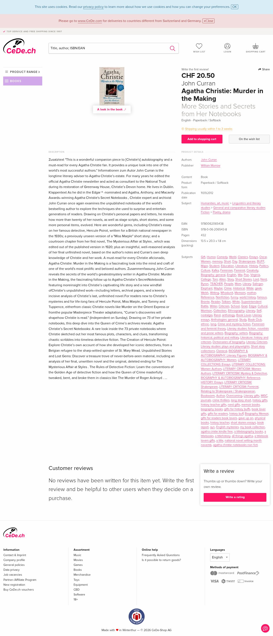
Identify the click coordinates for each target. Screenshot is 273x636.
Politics (263, 266)
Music (77, 555)
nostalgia (206, 315)
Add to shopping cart (201, 139)
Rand (217, 315)
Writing (214, 292)
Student (214, 266)
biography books (212, 409)
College (206, 279)
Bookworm (208, 395)
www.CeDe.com (90, 21)
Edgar (252, 306)
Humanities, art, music (215, 203)
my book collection (252, 427)
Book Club (255, 319)
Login (227, 52)
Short (227, 261)
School (235, 306)
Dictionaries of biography (229, 342)
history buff (236, 413)
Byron (205, 283)
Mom (238, 283)
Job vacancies (12, 575)
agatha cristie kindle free (217, 431)
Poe (246, 274)
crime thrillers (220, 400)
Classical (221, 351)
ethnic (205, 324)
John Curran (209, 159)
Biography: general (213, 274)
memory (217, 261)
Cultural (262, 306)
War (240, 274)
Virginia (255, 274)
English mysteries (227, 427)
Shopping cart (256, 52)
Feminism (226, 270)
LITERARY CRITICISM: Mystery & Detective (239, 373)
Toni (215, 279)
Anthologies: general (224, 319)
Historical (239, 288)
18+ (76, 599)
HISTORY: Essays (212, 382)
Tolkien (226, 301)
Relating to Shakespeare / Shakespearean (228, 391)
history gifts (260, 400)
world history (248, 297)
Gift (203, 257)
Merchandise (82, 575)
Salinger (258, 283)
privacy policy (93, 7)
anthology (228, 315)
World (232, 257)
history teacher (219, 422)
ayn (212, 427)
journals (206, 400)
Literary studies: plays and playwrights (225, 346)
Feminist (239, 270)
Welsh (205, 292)
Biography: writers (236, 333)
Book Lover (243, 315)
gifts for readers (218, 413)
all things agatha (242, 436)
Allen (222, 279)
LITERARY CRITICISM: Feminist (238, 386)
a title (219, 440)
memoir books (250, 404)
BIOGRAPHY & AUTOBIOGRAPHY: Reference (230, 377)
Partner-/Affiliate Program (19, 580)
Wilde (250, 288)
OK (234, 7)
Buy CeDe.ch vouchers (18, 589)
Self (259, 310)
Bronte (205, 301)
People (228, 283)
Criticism (224, 306)
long (213, 324)
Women (206, 261)
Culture (205, 270)
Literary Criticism (256, 342)
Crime (228, 288)
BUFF (260, 261)
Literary (250, 310)
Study (243, 319)
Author (220, 395)
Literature (241, 266)
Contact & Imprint (14, 555)
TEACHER (216, 283)
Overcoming (234, 395)
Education (227, 266)
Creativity (252, 270)
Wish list (199, 52)
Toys (77, 580)
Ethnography (236, 310)
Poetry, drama (221, 212)
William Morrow (210, 165)
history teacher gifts (213, 404)
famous (262, 297)
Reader (215, 301)
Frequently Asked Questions (161, 555)
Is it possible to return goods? (161, 560)
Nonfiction (222, 297)
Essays (253, 257)
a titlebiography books (248, 431)
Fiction (205, 212)
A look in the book (110, 109)
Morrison (206, 310)
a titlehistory (222, 436)
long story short (241, 400)
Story (230, 279)
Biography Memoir (256, 413)
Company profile (14, 560)
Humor (211, 257)
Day (234, 261)
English (231, 274)
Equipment (81, 585)
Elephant (206, 288)
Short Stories (243, 279)
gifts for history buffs (237, 409)
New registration (14, 585)
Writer (213, 306)
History (253, 266)
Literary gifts (251, 395)
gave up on (245, 418)
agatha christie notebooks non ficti (235, 445)
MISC (264, 395)
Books (15, 81)
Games (78, 565)
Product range (24, 72)
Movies (78, 560)
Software (79, 594)
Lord (256, 279)
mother (251, 292)
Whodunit (227, 292)
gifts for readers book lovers (219, 418)
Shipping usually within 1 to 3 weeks (208, 129)
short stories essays (243, 422)
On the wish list (249, 139)
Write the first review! (195, 69)
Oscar (263, 257)
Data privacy (11, 570)
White (236, 301)
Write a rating (235, 497)
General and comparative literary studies (239, 207)
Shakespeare (247, 261)
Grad (244, 306)
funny (234, 297)
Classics (243, 257)
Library (247, 283)
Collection (220, 310)
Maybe (218, 288)
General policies (14, 565)
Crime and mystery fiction (234, 324)
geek (258, 288)
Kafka (215, 270)
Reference (207, 297)
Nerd (263, 279)
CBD (77, 589)
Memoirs (240, 292)
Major (204, 266)
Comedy (222, 257)
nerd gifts (234, 404)
